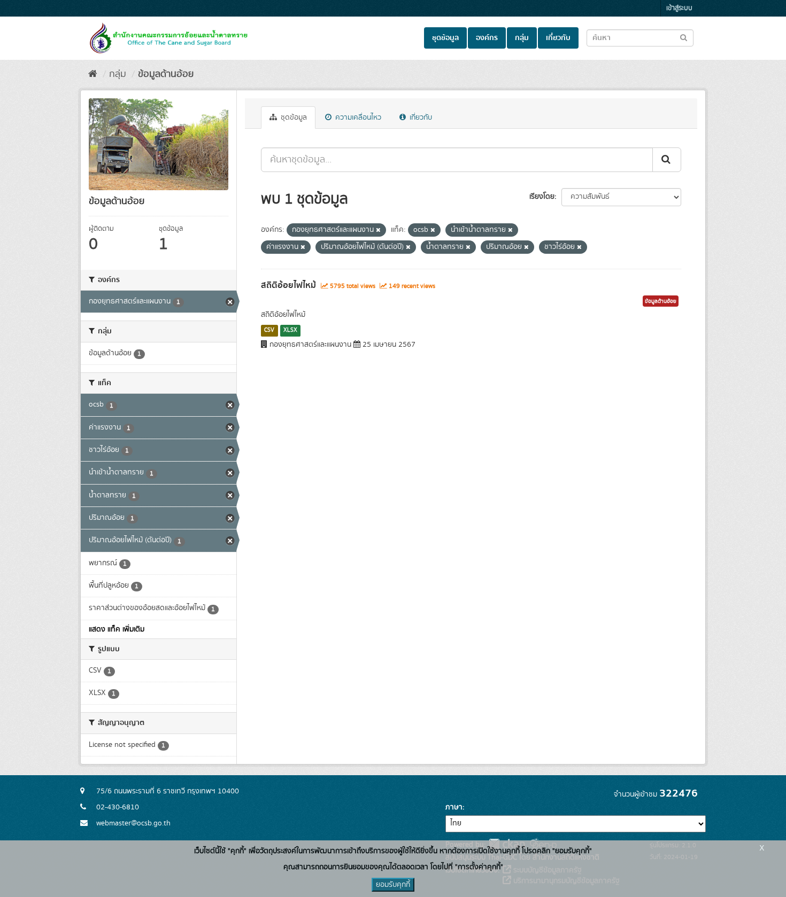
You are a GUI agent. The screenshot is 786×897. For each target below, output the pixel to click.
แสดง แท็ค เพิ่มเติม (116, 629)
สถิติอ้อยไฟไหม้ (288, 285)
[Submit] (666, 159)
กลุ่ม (522, 38)
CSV (269, 330)
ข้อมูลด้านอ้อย (166, 74)
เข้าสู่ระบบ (679, 8)
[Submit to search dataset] (683, 37)
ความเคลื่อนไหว (357, 117)
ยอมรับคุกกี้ (393, 884)
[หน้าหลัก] (92, 74)
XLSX (290, 330)
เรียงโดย (541, 196)
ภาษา (454, 807)
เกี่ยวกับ (558, 38)
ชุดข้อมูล (445, 38)
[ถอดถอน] (378, 230)
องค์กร (487, 38)
